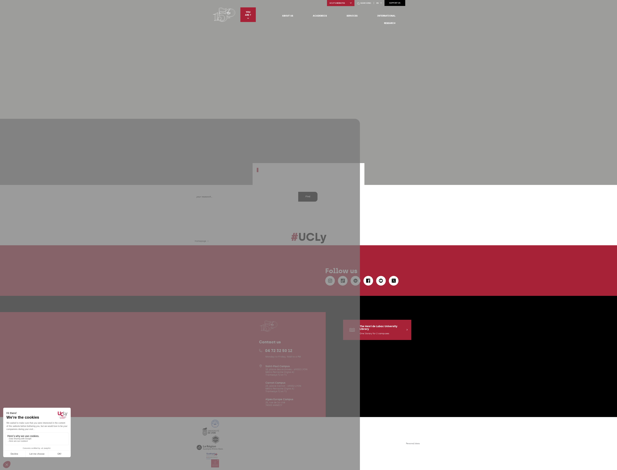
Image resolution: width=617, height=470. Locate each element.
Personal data (413, 443)
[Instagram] (330, 281)
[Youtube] (381, 281)
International (386, 15)
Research (389, 23)
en (377, 3)
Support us (394, 3)
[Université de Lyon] (210, 433)
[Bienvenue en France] (215, 425)
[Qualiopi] (212, 457)
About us (287, 15)
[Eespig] (215, 441)
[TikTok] (343, 281)
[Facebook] (368, 281)
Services (352, 15)
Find (307, 196)
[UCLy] (224, 15)
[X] (393, 281)
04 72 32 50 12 (278, 350)
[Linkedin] (355, 281)
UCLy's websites (337, 3)
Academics (320, 15)
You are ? (248, 13)
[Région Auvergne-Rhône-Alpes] (210, 449)
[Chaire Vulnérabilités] (215, 465)
